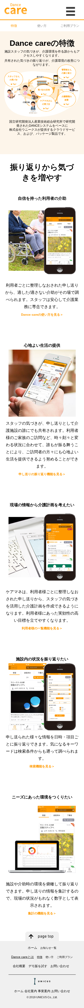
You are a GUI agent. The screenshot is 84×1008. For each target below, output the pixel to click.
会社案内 (30, 991)
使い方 (42, 25)
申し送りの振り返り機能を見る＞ (42, 474)
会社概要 (19, 966)
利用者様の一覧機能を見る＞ (42, 628)
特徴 (14, 25)
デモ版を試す (37, 966)
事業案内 (44, 991)
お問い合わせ (59, 966)
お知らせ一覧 (48, 947)
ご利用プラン (69, 25)
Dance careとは (22, 957)
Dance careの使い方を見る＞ (42, 314)
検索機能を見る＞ (42, 766)
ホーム (32, 947)
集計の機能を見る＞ (42, 913)
